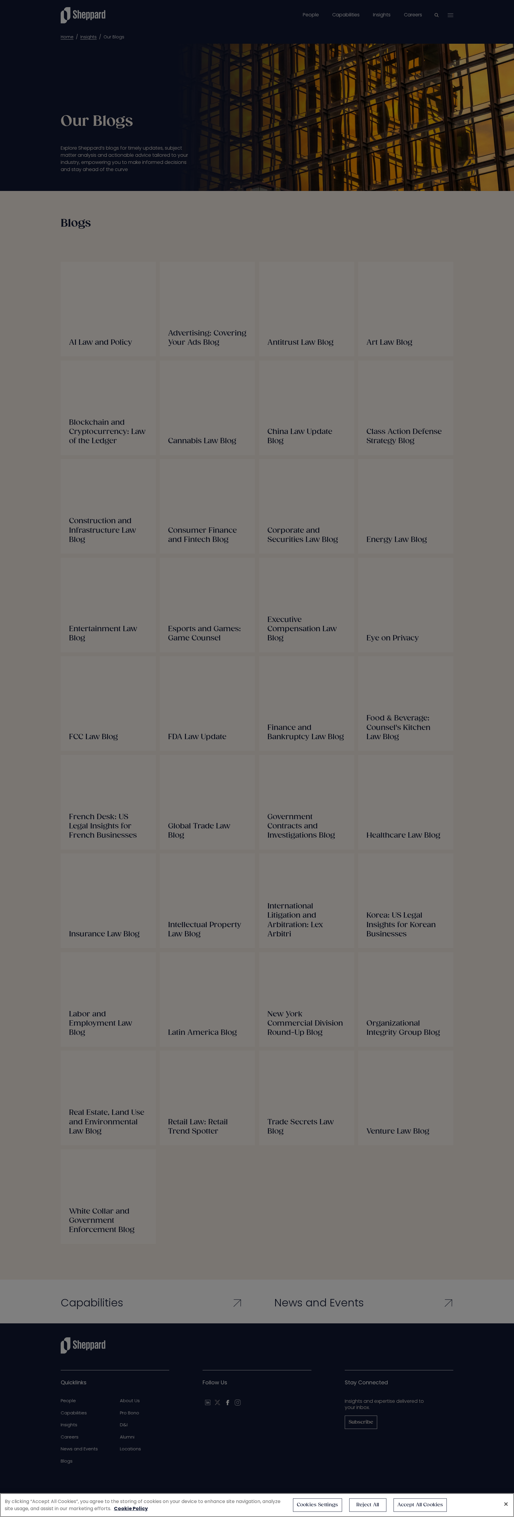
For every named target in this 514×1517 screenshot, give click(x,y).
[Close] (506, 1504)
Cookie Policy (131, 1508)
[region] (257, 1505)
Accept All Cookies (420, 1505)
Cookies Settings (317, 1505)
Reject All (367, 1505)
